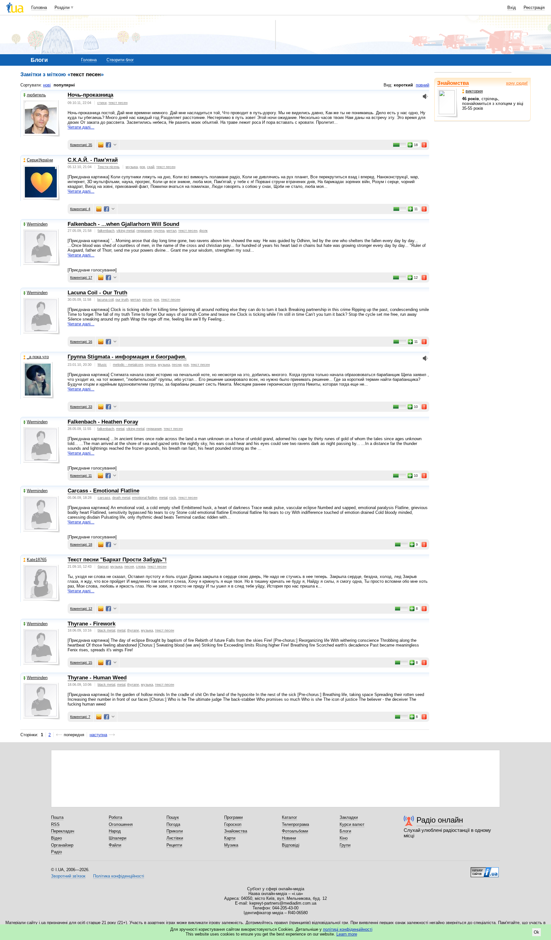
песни (176, 364)
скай (150, 167)
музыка (132, 167)
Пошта (57, 817)
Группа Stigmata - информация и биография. (127, 357)
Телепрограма (295, 824)
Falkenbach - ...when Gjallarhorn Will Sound (123, 224)
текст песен (118, 103)
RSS (55, 824)
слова (140, 566)
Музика (231, 845)
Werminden (37, 224)
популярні (64, 85)
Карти (229, 838)
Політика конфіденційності (118, 876)
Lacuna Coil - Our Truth (97, 293)
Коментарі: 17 (81, 277)
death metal (121, 498)
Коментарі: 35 (81, 145)
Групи (345, 845)
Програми (233, 817)
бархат (103, 566)
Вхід (511, 7)
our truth (122, 299)
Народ (115, 831)
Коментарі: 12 (81, 609)
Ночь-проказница (90, 95)
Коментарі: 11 (81, 475)
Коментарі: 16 (81, 342)
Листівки (174, 838)
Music (102, 364)
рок (142, 167)
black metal (106, 630)
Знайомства (453, 83)
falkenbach (106, 231)
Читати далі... (81, 127)
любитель (36, 95)
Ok (536, 932)
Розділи (62, 7)
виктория (474, 91)
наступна (98, 734)
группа (159, 231)
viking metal (125, 231)
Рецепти (174, 845)
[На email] (100, 144)
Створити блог (120, 59)
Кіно (344, 838)
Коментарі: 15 (81, 662)
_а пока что (38, 356)
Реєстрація (534, 7)
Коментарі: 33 (81, 407)
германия (144, 231)
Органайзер (62, 845)
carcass (104, 498)
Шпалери (117, 838)
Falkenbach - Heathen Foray (103, 422)
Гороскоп (232, 824)
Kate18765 (37, 559)
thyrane (133, 630)
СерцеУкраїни (40, 160)
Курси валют (352, 824)
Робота (115, 817)
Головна (39, 7)
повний (422, 85)
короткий (403, 85)
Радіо (56, 851)
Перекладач (62, 831)
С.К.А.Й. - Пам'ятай (93, 160)
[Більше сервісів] (115, 145)
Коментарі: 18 (81, 544)
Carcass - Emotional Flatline (103, 491)
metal (120, 429)
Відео (56, 838)
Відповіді (290, 845)
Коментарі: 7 (80, 717)
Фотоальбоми (295, 831)
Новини (289, 838)
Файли (115, 845)
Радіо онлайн (439, 820)
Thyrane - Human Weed (97, 678)
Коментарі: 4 (80, 209)
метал (171, 231)
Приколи (174, 831)
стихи (102, 103)
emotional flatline (144, 498)
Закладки (349, 817)
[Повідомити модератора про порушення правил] (424, 144)
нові (47, 85)
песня (147, 299)
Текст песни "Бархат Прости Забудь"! (117, 560)
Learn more (346, 934)
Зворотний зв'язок (68, 876)
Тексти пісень (109, 167)
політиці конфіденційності (347, 929)
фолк (203, 231)
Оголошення (121, 824)
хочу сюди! (517, 83)
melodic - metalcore (128, 364)
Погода (173, 824)
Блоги (345, 831)
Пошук (172, 817)
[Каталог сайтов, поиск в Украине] (485, 869)
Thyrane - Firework (91, 624)
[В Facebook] (108, 144)
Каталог (289, 817)
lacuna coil (105, 299)
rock (172, 498)
